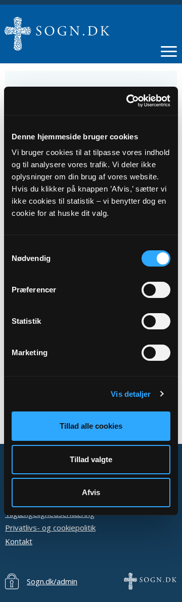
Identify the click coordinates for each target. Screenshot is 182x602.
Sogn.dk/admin (52, 581)
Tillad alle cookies (91, 426)
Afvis (91, 492)
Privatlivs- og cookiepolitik (50, 527)
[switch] (156, 290)
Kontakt (18, 541)
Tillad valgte (91, 459)
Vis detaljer (131, 394)
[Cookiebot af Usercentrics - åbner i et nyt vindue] (128, 100)
